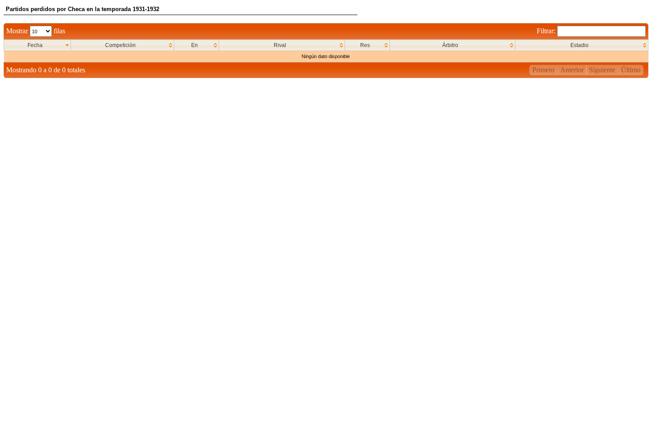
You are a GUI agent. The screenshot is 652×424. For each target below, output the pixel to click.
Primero (543, 70)
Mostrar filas (35, 31)
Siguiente (602, 70)
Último (630, 70)
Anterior (572, 70)
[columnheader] (37, 45)
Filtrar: (547, 31)
